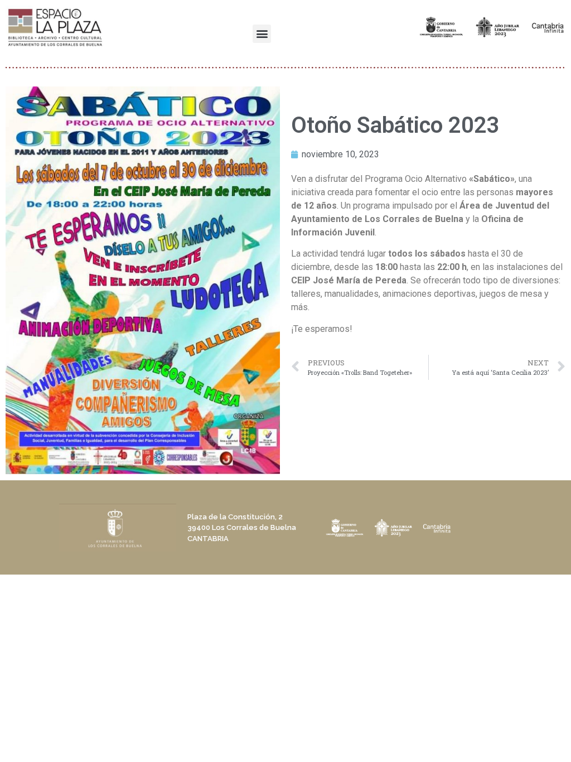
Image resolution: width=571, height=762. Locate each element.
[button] (262, 34)
